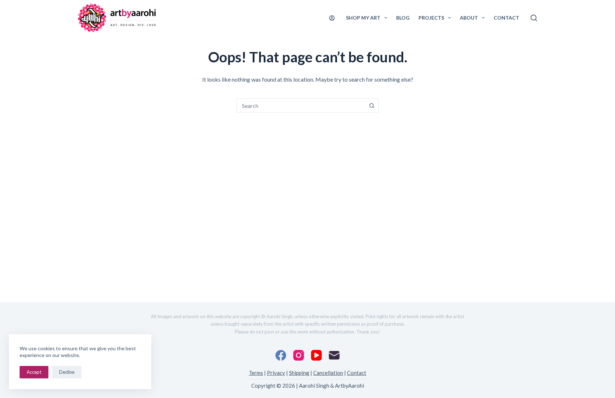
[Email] (334, 355)
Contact (506, 18)
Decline (66, 372)
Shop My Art (363, 18)
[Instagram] (298, 355)
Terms (256, 372)
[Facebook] (280, 355)
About (469, 18)
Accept (34, 372)
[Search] (534, 18)
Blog (403, 18)
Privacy (276, 372)
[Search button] (371, 105)
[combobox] (301, 105)
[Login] (332, 18)
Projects (431, 18)
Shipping (299, 372)
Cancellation (328, 372)
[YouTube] (316, 355)
